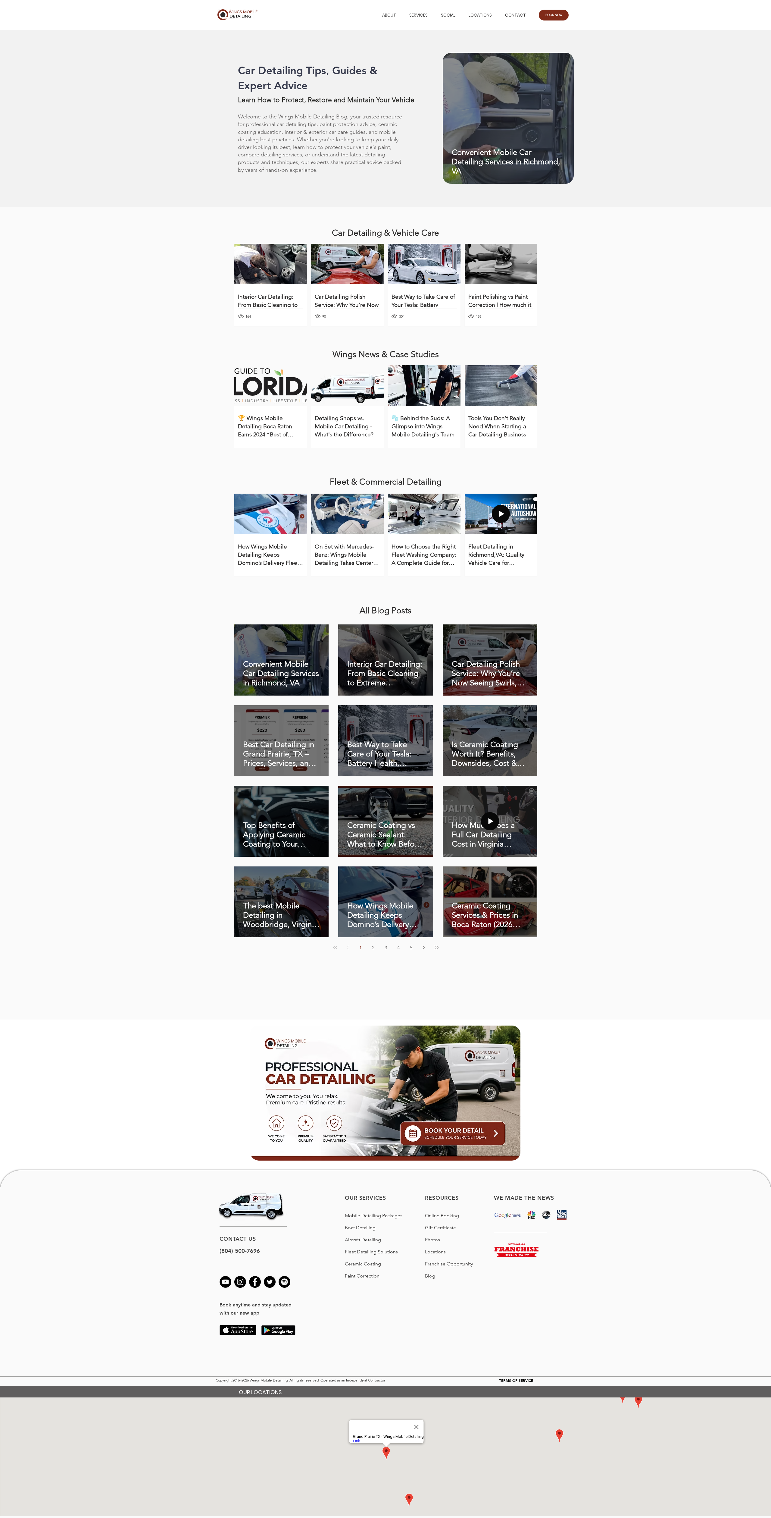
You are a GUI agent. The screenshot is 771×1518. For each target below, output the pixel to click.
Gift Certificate (440, 1227)
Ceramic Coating (363, 1264)
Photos (432, 1240)
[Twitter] (270, 1282)
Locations (435, 1252)
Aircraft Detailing (363, 1240)
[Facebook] (255, 1282)
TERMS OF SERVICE (516, 1380)
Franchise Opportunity (449, 1264)
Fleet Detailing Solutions (371, 1252)
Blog (430, 1276)
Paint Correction (362, 1276)
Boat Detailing (360, 1227)
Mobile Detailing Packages (373, 1215)
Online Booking (442, 1215)
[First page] (335, 947)
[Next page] (423, 947)
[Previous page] (347, 947)
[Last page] (436, 947)
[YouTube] (225, 1282)
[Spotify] (284, 1282)
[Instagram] (240, 1282)
